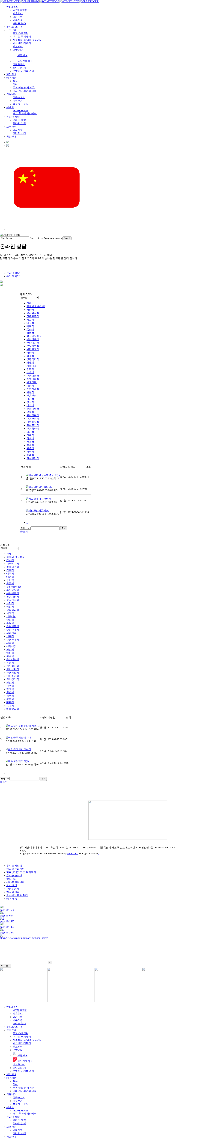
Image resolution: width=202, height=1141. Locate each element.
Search (67, 238)
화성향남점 (33, 458)
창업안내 (11, 1136)
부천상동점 (33, 339)
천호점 (30, 441)
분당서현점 (33, 346)
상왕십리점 (33, 359)
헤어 (15, 1084)
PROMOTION (20, 1110)
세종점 (30, 385)
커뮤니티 (11, 1094)
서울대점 (32, 366)
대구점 (30, 323)
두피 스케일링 (14, 865)
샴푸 (15, 1081)
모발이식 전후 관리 (17, 895)
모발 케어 (11, 885)
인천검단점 (33, 415)
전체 (29, 303)
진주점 (30, 435)
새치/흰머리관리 (15, 882)
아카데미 (18, 1017)
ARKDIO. (72, 853)
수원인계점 (33, 379)
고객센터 (11, 1126)
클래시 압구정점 (36, 306)
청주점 (30, 445)
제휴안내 (18, 1013)
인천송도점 (33, 422)
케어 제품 (11, 898)
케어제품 (11, 1077)
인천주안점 (33, 425)
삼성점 (30, 356)
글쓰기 (24, 531)
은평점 (30, 412)
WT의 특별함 (20, 1010)
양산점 (30, 402)
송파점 (30, 369)
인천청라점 (33, 428)
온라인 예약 (13, 276)
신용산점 (32, 395)
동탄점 (30, 329)
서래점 (30, 362)
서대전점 (32, 382)
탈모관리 (11, 878)
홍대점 (30, 455)
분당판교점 (33, 349)
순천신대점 (33, 389)
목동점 (30, 332)
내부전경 (18, 1020)
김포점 (30, 319)
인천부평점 (33, 418)
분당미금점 (33, 342)
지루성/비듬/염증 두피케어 (21, 872)
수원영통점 (33, 375)
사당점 (30, 352)
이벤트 (10, 1107)
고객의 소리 (19, 1133)
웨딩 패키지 (13, 892)
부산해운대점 (34, 336)
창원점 (30, 438)
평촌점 (30, 448)
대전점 (30, 326)
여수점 (30, 405)
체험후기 (18, 1100)
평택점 (30, 451)
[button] (101, 951)
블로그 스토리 (20, 1104)
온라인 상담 (13, 273)
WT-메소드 (12, 1007)
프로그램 (11, 1030)
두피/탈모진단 (14, 875)
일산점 (30, 432)
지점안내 (11, 1074)
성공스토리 (19, 1097)
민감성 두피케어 (15, 869)
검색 (64, 528)
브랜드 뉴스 (19, 1023)
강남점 (30, 309)
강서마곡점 (33, 313)
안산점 (30, 399)
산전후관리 (12, 888)
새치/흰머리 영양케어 (25, 1113)
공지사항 (18, 1130)
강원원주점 (33, 316)
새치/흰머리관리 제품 (25, 1091)
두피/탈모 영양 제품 (24, 1087)
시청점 (30, 392)
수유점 (30, 372)
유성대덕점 (33, 408)
